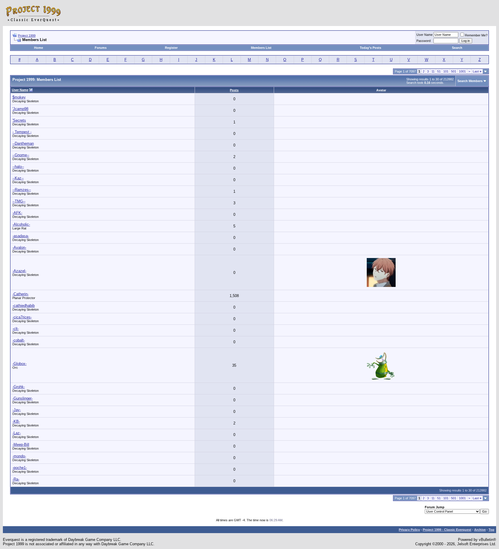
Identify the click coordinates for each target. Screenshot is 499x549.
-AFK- (17, 213)
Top (491, 529)
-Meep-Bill (20, 444)
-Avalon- (19, 247)
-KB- (16, 421)
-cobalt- (18, 340)
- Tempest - (21, 132)
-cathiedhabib (23, 305)
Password (423, 40)
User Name (424, 34)
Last (477, 71)
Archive (480, 529)
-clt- (15, 329)
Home (38, 47)
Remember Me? (476, 35)
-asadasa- (20, 236)
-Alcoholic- (21, 224)
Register (171, 47)
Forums (101, 47)
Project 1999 (27, 35)
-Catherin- (20, 294)
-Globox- (19, 363)
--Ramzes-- (21, 190)
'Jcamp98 (20, 109)
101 (445, 71)
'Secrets (19, 120)
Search (457, 47)
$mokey (19, 97)
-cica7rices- (22, 317)
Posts (234, 90)
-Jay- (16, 410)
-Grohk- (18, 387)
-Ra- (15, 479)
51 (439, 71)
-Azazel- (19, 271)
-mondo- (19, 456)
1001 (462, 71)
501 (453, 71)
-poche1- (19, 467)
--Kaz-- (18, 178)
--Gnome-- (20, 155)
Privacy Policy (409, 529)
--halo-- (18, 166)
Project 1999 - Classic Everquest (447, 529)
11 (433, 71)
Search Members (470, 81)
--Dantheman (23, 143)
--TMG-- (18, 201)
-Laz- (16, 433)
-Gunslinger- (22, 398)
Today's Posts (370, 47)
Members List (261, 47)
